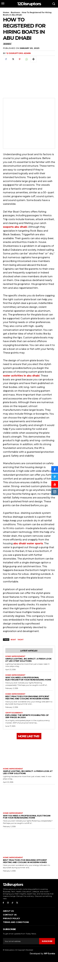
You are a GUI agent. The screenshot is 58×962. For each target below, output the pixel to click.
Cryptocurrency (14, 713)
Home (6, 12)
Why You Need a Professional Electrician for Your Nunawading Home (28, 678)
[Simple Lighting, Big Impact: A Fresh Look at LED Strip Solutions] (29, 753)
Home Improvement (15, 656)
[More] (33, 59)
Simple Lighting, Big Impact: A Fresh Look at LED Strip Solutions (28, 659)
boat (13, 640)
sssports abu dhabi (15, 226)
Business (15, 12)
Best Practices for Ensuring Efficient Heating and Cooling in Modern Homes (27, 697)
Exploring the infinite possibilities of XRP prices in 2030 (27, 716)
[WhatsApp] (26, 59)
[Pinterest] (20, 59)
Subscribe (47, 941)
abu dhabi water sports (28, 543)
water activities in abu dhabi (21, 375)
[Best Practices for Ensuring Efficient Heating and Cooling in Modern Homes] (29, 842)
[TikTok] (12, 902)
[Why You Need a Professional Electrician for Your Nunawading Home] (29, 797)
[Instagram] (8, 902)
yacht (21, 640)
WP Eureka (49, 953)
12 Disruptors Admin (18, 53)
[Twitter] (13, 59)
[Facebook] (6, 59)
